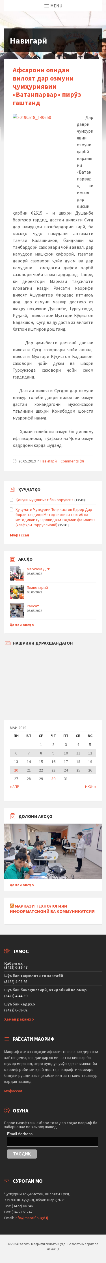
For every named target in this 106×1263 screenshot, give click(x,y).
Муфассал (19, 535)
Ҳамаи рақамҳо (19, 1019)
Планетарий (37, 587)
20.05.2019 (27, 461)
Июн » (90, 787)
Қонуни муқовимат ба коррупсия (44, 499)
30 (53, 779)
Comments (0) (72, 461)
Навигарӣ (48, 461)
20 (16, 770)
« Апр (14, 787)
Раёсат (33, 605)
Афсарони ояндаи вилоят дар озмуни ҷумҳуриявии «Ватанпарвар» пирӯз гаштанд (47, 86)
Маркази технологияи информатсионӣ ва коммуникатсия (52, 908)
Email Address (20, 1134)
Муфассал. (13, 1090)
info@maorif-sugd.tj (31, 1217)
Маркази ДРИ (39, 568)
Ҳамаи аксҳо (22, 624)
